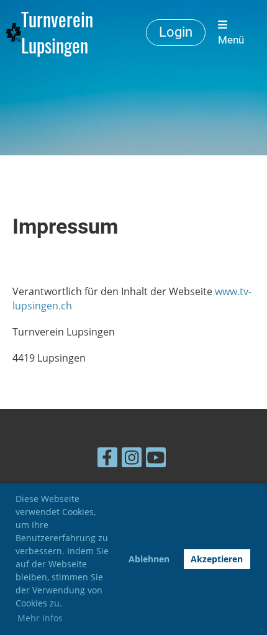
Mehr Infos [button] (40, 618)
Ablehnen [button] (149, 559)
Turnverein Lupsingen (57, 32)
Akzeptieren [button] (217, 559)
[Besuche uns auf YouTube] (156, 459)
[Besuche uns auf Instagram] (132, 459)
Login (175, 32)
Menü (231, 40)
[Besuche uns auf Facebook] (107, 459)
